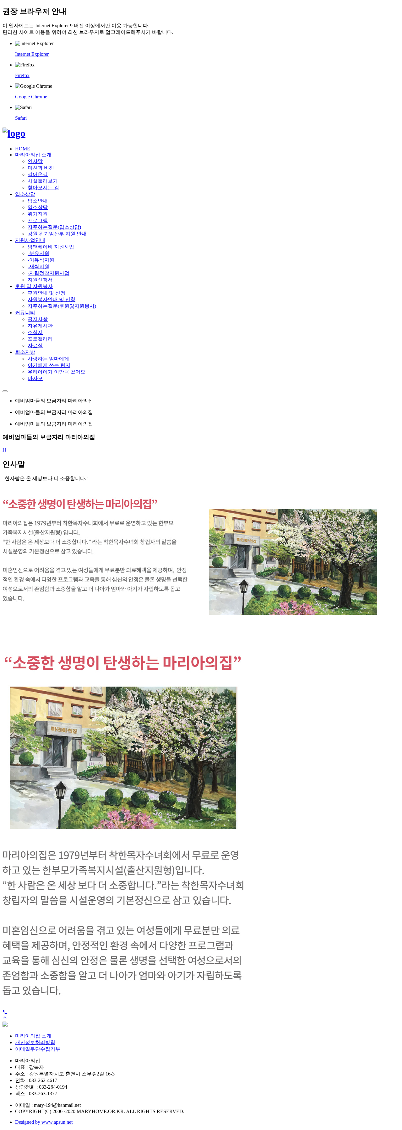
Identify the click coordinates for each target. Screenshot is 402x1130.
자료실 (35, 345)
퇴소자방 (25, 352)
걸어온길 (38, 174)
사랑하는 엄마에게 (48, 358)
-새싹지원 (38, 266)
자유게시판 (40, 325)
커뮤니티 (25, 312)
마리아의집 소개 (33, 154)
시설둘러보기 (43, 181)
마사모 (35, 378)
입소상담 (25, 194)
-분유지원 (38, 253)
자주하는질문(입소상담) (54, 227)
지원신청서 (40, 279)
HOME (22, 148)
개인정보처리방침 (35, 1042)
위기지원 (38, 214)
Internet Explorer (32, 54)
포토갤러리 (40, 339)
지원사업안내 (30, 240)
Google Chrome (31, 96)
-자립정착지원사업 (48, 273)
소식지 (35, 332)
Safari (21, 118)
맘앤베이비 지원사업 (51, 246)
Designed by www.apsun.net (44, 1122)
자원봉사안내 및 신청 (51, 299)
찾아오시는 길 (43, 187)
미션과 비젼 (41, 167)
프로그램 (38, 220)
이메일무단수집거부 (37, 1049)
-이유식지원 (41, 260)
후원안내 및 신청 (46, 293)
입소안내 (38, 200)
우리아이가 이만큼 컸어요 (56, 371)
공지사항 (38, 319)
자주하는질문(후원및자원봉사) (62, 306)
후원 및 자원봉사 (34, 286)
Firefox (22, 75)
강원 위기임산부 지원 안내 (57, 233)
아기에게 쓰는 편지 (49, 365)
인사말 (35, 161)
